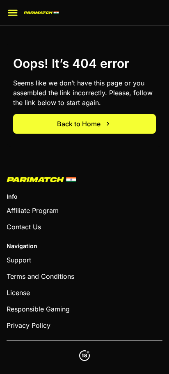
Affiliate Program (33, 210)
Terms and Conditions (40, 276)
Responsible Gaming (38, 309)
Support (19, 260)
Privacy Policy (28, 325)
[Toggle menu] (13, 13)
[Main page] (41, 12)
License (18, 293)
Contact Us (24, 227)
